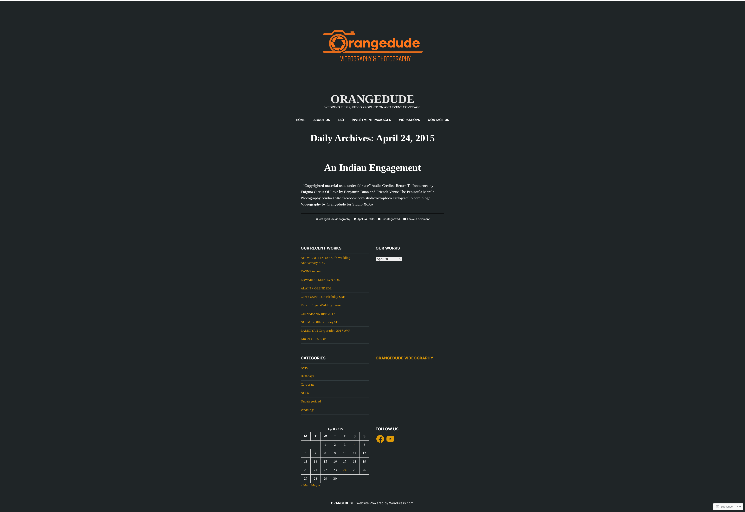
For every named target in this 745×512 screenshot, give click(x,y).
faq (341, 120)
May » (315, 485)
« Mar (305, 485)
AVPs (304, 368)
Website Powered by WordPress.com (384, 503)
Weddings (307, 410)
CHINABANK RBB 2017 (318, 314)
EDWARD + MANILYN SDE (320, 280)
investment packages (371, 120)
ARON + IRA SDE (313, 339)
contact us (438, 120)
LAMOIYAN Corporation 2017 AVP (325, 330)
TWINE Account (312, 271)
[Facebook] (380, 439)
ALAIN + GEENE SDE (316, 288)
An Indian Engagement (372, 167)
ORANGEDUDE (372, 99)
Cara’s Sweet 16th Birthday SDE (323, 297)
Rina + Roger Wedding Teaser (321, 305)
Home (301, 120)
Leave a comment (418, 219)
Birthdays (307, 376)
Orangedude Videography (404, 358)
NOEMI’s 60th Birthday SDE (320, 322)
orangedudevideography (334, 219)
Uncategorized (390, 219)
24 (345, 470)
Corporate (307, 384)
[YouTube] (390, 439)
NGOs (305, 393)
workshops (409, 120)
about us (321, 120)
